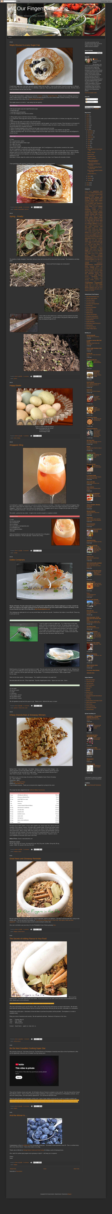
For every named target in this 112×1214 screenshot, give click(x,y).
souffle (98, 270)
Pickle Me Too (90, 610)
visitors (93, 286)
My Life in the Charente (92, 599)
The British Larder (91, 626)
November (90, 133)
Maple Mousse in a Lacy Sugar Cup (25, 45)
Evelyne (40, 96)
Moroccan (100, 250)
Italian (86, 240)
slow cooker (99, 269)
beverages (92, 195)
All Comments (90, 101)
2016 (87, 119)
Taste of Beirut (90, 487)
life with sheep (90, 724)
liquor (86, 244)
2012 (87, 127)
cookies (100, 211)
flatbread (94, 225)
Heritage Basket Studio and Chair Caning (33, 1150)
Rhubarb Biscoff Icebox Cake (93, 483)
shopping (90, 269)
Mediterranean (93, 247)
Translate (96, 108)
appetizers (16, 707)
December (90, 131)
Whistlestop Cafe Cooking (93, 642)
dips (86, 220)
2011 (87, 129)
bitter (97, 195)
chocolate (100, 208)
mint (98, 249)
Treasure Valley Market (91, 298)
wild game (91, 289)
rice (98, 259)
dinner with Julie (91, 482)
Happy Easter (15, 385)
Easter (15, 437)
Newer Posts (13, 1168)
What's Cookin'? (90, 666)
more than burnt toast (92, 631)
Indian (100, 238)
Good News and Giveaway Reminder (25, 859)
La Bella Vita (26, 1145)
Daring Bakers (21, 209)
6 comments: (27, 1039)
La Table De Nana (91, 453)
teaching (86, 276)
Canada (87, 202)
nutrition (100, 251)
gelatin (93, 232)
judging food (91, 241)
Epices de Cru (89, 692)
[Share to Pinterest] (41, 207)
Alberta (86, 191)
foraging (93, 227)
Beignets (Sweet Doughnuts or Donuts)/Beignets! (97, 573)
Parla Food (89, 390)
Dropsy (88, 760)
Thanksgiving (87, 278)
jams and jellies (93, 239)
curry (98, 215)
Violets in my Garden (94, 284)
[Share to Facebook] (40, 207)
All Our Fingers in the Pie (39, 8)
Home (10, 37)
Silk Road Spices (90, 685)
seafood (92, 267)
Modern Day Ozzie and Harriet (94, 529)
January (90, 180)
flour (97, 225)
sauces (97, 266)
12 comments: (26, 1106)
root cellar (100, 261)
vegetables (89, 283)
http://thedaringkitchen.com (36, 99)
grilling (101, 233)
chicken (87, 208)
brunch (92, 200)
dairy (101, 215)
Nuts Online (89, 686)
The (92, 278)
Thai (101, 276)
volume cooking (98, 286)
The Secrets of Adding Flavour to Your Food (28, 939)
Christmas (87, 209)
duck (101, 220)
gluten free (100, 232)
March (89, 176)
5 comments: (26, 1162)
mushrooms (87, 252)
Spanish (96, 272)
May (89, 145)
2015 (87, 121)
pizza (98, 256)
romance (95, 261)
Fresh (88, 593)
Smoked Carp (90, 349)
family (101, 221)
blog (101, 195)
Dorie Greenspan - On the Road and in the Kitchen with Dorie (94, 619)
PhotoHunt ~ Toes (97, 644)
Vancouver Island (90, 281)
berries (86, 195)
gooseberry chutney (89, 233)
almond (90, 191)
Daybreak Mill (89, 325)
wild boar (87, 288)
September (90, 137)
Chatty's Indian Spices (91, 328)
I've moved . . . (90, 507)
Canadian (16, 209)
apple (101, 191)
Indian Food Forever (91, 702)
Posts (88, 99)
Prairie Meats (89, 309)
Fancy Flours (89, 704)
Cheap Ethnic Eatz (52, 96)
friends (86, 230)
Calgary (100, 200)
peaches (93, 255)
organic (89, 253)
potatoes (87, 258)
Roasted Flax (89, 305)
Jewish (86, 241)
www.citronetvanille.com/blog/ (94, 563)
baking (92, 192)
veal (101, 281)
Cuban (94, 215)
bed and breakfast (96, 194)
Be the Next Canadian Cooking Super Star (27, 1048)
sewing (86, 269)
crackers (87, 215)
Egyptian (93, 221)
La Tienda (88, 698)
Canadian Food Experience (95, 203)
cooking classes (21, 931)
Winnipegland (90, 759)
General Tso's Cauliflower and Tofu (94, 541)
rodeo (91, 261)
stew (101, 273)
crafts (91, 215)
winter (98, 288)
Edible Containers (17, 560)
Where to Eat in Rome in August (93, 391)
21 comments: (26, 207)
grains (94, 234)
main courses (93, 246)
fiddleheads (87, 225)
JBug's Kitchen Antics (92, 665)
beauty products (88, 194)
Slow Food (87, 270)
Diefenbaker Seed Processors (93, 323)
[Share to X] (38, 207)
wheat (95, 287)
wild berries (100, 287)
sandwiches (99, 263)
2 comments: (26, 929)
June (89, 143)
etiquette (97, 221)
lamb (90, 242)
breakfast (16, 851)
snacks (19, 851)
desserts (27, 209)
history (97, 235)
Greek (98, 233)
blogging (15, 931)
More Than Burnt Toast (19, 782)
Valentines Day (98, 279)
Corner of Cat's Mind (92, 747)
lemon (97, 242)
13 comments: (26, 849)
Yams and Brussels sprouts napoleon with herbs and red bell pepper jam (93, 566)
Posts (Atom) (19, 1171)
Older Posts (76, 1168)
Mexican (87, 249)
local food (90, 244)
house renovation (95, 236)
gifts (96, 232)
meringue (100, 247)
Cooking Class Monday (91, 212)
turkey (101, 278)
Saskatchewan (89, 264)
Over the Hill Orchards (91, 314)
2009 (87, 185)
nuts (86, 253)
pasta (100, 253)
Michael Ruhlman (91, 511)
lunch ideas (97, 244)
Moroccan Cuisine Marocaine (94, 570)
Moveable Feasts (19, 783)
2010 (87, 183)
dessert (86, 219)
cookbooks (95, 211)
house (89, 236)
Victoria (86, 284)
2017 (87, 117)
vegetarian (98, 283)
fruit (98, 231)
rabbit (101, 258)
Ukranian (87, 279)
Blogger (69, 1194)
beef (101, 194)
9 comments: (26, 376)
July (89, 141)
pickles (95, 256)
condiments (88, 211)
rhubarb (95, 259)
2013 (87, 125)
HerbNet (88, 688)
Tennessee (94, 276)
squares (97, 273)
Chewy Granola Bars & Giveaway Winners (28, 715)
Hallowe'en (87, 235)
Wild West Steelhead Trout (92, 296)
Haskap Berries (90, 319)
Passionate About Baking (93, 670)
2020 (87, 115)
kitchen (95, 241)
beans (101, 192)
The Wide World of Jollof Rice (93, 336)
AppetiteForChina (91, 540)
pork (101, 256)
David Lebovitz (90, 382)
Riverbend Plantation (91, 307)
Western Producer (89, 287)
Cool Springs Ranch (91, 327)
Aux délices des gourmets (93, 493)
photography (88, 256)
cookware (100, 214)
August (89, 139)
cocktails (15, 552)
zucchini (92, 290)
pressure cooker (96, 258)
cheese (100, 206)
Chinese (94, 208)
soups (86, 272)
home (86, 236)
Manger (88, 446)
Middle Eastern (93, 249)
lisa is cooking (90, 406)
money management (93, 250)
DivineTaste (90, 517)
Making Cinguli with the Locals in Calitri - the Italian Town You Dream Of (97, 635)
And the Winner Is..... (18, 1115)
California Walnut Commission (37, 790)
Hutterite (93, 238)
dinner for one (98, 219)
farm (86, 223)
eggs (89, 221)
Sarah (96, 59)
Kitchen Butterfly (91, 335)
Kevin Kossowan (91, 524)
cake (96, 200)
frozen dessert (92, 231)
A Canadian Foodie (91, 475)
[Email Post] (32, 207)
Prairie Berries (89, 311)
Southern (91, 272)
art (90, 192)
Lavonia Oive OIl (90, 681)
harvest (91, 235)
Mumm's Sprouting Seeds (92, 318)
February (90, 178)
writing (86, 290)
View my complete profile (91, 92)
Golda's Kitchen (90, 709)
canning (96, 204)
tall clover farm (90, 440)
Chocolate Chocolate (91, 707)
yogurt (89, 290)
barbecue (97, 192)
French (100, 229)
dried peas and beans (93, 220)
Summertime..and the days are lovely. (97, 456)
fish (91, 225)
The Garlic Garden (90, 302)
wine (95, 288)
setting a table (98, 267)
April (89, 147)
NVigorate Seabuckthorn (92, 316)
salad (26, 707)
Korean (86, 242)
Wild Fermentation (90, 679)
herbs (94, 235)
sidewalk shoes (90, 673)
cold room (99, 209)
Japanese (100, 239)
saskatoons (92, 266)
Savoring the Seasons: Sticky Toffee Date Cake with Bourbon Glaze (97, 549)
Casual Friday (88, 206)
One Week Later (97, 749)
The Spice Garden (91, 464)
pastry (86, 255)
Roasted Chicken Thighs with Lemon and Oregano (98, 584)
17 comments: (26, 705)
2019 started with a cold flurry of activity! (97, 726)
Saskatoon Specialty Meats (92, 303)
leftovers (94, 242)
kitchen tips (99, 241)
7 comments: (26, 435)
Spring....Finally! (16, 216)
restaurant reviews (89, 259)
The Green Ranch (90, 300)
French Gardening (90, 706)
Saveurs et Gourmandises (93, 371)
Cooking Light (93, 214)
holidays (18, 437)
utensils (92, 279)
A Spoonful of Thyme (92, 417)
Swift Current (98, 275)
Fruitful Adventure (90, 321)
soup (101, 270)
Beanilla (88, 690)
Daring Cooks (21, 707)
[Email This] (35, 207)
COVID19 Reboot (90, 525)
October (90, 135)
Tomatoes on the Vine (92, 545)
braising (92, 197)
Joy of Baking (89, 694)
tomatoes (96, 278)
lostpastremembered (92, 428)
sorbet (95, 270)
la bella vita (89, 353)
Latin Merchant (89, 683)
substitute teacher (89, 275)
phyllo (92, 256)
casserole (100, 204)
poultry (91, 258)
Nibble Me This (90, 395)
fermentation (99, 223)
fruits (101, 231)
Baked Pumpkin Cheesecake (93, 627)
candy (93, 205)
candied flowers (88, 204)
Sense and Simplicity (92, 654)
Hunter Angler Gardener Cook (94, 348)
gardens (15, 378)
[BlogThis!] (36, 207)
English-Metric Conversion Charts (94, 700)
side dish (94, 269)
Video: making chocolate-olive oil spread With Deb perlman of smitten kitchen (93, 385)
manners (86, 247)
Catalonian (95, 206)
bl (99, 195)
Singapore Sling (16, 445)
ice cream (97, 238)
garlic (90, 232)
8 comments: (26, 550)
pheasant (100, 255)
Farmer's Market (92, 223)
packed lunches (95, 253)
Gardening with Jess (92, 359)
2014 (87, 123)
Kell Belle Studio (91, 764)
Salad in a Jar (90, 556)
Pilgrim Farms (89, 312)
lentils (101, 242)
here (54, 925)
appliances (87, 192)
